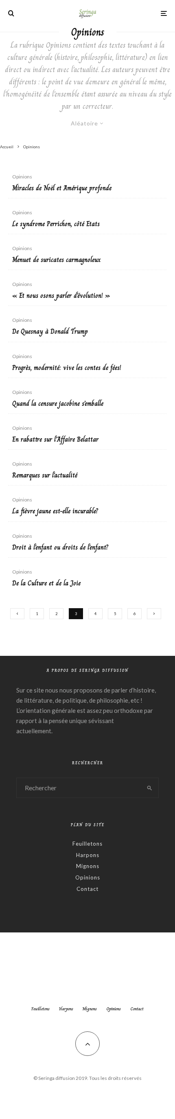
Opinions (22, 177)
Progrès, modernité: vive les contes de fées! (66, 368)
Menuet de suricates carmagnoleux (56, 260)
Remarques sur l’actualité (44, 475)
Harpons (87, 855)
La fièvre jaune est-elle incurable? (55, 511)
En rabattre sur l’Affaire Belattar (55, 439)
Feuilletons (87, 843)
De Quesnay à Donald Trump (50, 331)
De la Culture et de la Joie (46, 583)
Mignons (87, 866)
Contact (87, 889)
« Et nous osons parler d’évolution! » (61, 295)
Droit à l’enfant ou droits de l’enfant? (60, 547)
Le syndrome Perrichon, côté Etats (56, 224)
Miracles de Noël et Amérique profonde (62, 188)
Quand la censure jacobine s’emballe (57, 403)
